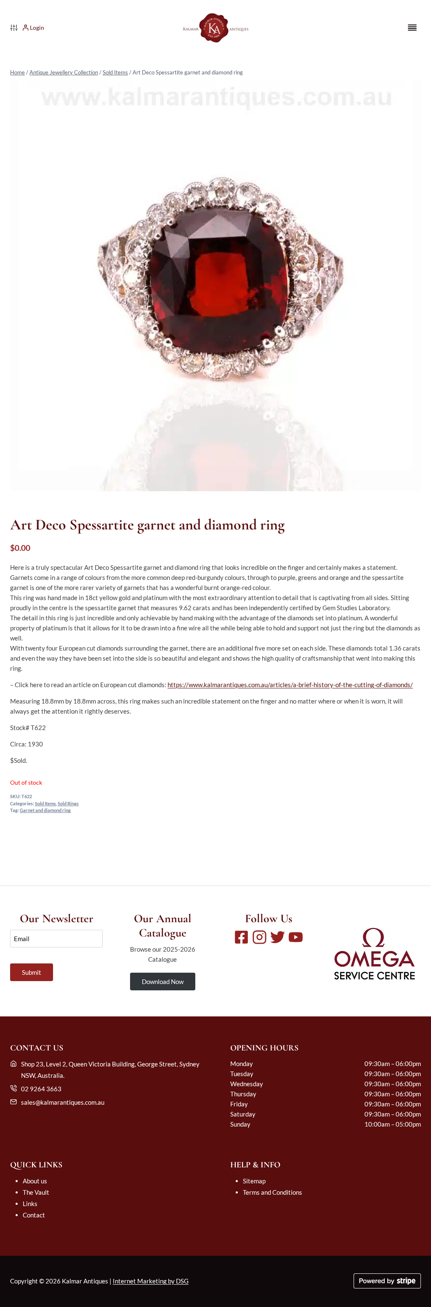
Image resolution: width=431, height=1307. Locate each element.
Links (30, 1203)
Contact (34, 1215)
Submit (31, 972)
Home (17, 72)
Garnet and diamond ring (45, 810)
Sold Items (115, 72)
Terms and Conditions (272, 1192)
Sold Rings (68, 803)
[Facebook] (241, 937)
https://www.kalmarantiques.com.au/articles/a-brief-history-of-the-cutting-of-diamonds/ (290, 684)
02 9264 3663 (41, 1089)
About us (35, 1181)
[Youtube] (295, 937)
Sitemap (254, 1181)
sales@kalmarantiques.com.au (62, 1102)
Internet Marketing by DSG (151, 1281)
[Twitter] (277, 937)
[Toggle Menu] (412, 27)
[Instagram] (259, 937)
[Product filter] (14, 28)
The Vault (36, 1192)
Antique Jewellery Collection (63, 72)
